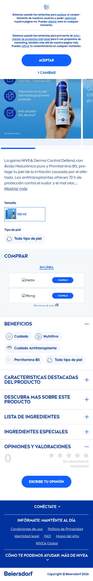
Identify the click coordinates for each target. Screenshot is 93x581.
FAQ (47, 536)
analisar (62, 14)
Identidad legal (26, 536)
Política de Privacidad (65, 529)
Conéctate (45, 507)
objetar (52, 21)
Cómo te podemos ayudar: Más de (46, 555)
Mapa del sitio (67, 536)
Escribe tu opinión (46, 482)
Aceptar (46, 60)
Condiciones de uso (27, 529)
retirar (25, 46)
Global (47, 543)
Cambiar (48, 73)
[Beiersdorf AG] (18, 574)
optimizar (70, 18)
